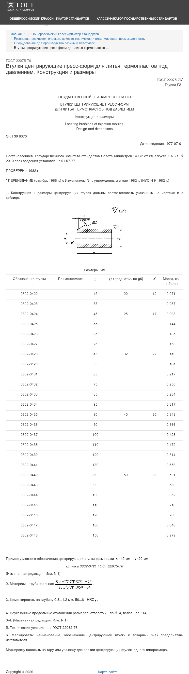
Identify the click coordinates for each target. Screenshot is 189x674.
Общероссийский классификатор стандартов (49, 18)
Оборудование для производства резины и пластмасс (54, 43)
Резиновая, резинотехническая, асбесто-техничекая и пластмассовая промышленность (79, 38)
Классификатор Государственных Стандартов (137, 18)
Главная (16, 33)
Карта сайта (108, 671)
